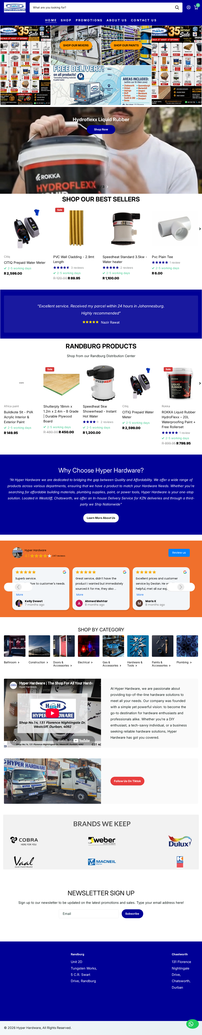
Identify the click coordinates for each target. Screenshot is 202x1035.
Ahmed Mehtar (36, 601)
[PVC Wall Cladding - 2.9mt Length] (76, 229)
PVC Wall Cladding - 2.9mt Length (73, 259)
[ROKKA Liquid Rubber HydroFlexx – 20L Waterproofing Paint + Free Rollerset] (180, 383)
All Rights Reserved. (56, 1028)
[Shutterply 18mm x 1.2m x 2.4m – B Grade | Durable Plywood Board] (61, 383)
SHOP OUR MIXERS (76, 45)
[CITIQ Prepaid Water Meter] (27, 229)
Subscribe (132, 913)
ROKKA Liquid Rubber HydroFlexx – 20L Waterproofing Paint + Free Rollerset (178, 419)
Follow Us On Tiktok (127, 781)
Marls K (90, 601)
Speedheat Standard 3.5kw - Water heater (125, 259)
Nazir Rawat (154, 601)
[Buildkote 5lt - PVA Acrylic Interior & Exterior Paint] (22, 383)
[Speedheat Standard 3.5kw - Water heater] (126, 229)
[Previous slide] (18, 587)
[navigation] (94, 187)
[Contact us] (192, 1024)
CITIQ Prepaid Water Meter (24, 263)
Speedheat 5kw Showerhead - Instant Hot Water (99, 411)
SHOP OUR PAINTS (126, 45)
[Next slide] (180, 587)
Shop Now (101, 129)
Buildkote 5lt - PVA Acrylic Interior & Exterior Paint (18, 417)
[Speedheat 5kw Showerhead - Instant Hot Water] (101, 383)
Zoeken (177, 7)
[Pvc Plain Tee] (175, 229)
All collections (66, 20)
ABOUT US (117, 20)
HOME (51, 20)
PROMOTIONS (89, 20)
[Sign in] (188, 7)
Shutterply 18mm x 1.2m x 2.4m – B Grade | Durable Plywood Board (61, 413)
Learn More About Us (101, 517)
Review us (179, 553)
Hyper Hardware (35, 550)
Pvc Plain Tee (162, 257)
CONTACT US (144, 20)
